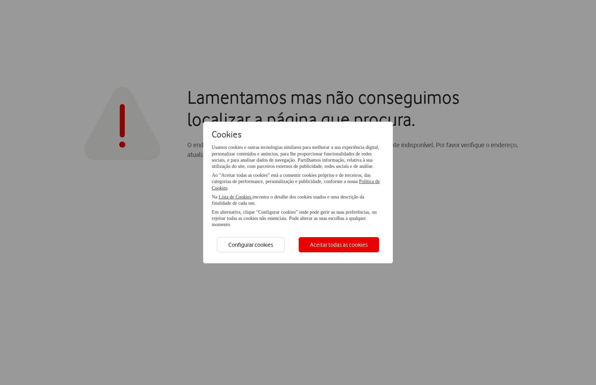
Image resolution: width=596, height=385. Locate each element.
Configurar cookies (250, 244)
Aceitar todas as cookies (339, 244)
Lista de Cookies (235, 197)
